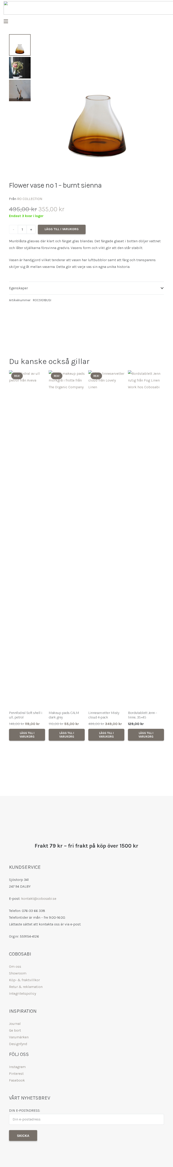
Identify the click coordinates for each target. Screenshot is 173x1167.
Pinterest (16, 1073)
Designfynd (18, 1044)
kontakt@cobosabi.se (38, 898)
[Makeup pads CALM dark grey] (67, 539)
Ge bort (15, 1030)
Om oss (15, 966)
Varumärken (19, 1037)
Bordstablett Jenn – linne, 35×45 (142, 715)
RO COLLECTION (29, 199)
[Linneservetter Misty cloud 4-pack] (106, 539)
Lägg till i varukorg (62, 229)
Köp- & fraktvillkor (24, 980)
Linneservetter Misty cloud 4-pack (103, 715)
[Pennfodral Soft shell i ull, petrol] (27, 539)
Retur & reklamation (26, 987)
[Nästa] (157, 558)
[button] (6, 21)
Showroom (17, 973)
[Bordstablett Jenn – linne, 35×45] (146, 539)
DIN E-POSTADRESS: (24, 1110)
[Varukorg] (164, 21)
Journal (15, 1023)
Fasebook (17, 1080)
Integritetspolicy (22, 993)
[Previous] (15, 558)
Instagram (17, 1067)
